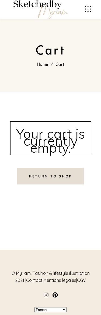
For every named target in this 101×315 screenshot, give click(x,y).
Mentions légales (59, 280)
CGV (81, 280)
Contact (34, 280)
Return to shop (50, 176)
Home (42, 64)
